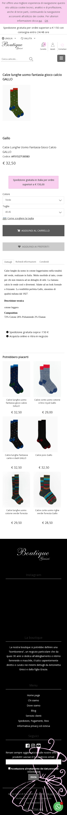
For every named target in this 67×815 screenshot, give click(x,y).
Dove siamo (33, 705)
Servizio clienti (33, 715)
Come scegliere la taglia (20, 218)
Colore (6, 194)
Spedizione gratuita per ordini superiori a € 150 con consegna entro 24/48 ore (33, 30)
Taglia (6, 206)
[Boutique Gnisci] (33, 560)
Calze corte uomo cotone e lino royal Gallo (47, 401)
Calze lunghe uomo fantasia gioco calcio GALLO (16, 402)
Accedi (52, 49)
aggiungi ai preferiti (35, 246)
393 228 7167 (52, 793)
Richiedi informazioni (26, 261)
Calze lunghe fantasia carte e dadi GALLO (16, 456)
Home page (33, 695)
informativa (33, 771)
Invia (33, 777)
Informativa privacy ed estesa (33, 726)
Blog (33, 710)
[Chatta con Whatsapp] (58, 811)
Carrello (43, 49)
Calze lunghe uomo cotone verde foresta (16, 512)
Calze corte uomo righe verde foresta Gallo (47, 512)
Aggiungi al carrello (35, 230)
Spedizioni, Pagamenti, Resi (33, 720)
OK (46, 20)
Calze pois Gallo (43, 455)
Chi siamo (33, 700)
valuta (28, 38)
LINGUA (9, 38)
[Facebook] (28, 746)
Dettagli (8, 261)
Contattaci (62, 49)
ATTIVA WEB (37, 809)
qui (40, 20)
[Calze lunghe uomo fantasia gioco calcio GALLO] (17, 120)
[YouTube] (39, 746)
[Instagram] (33, 746)
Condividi (44, 261)
